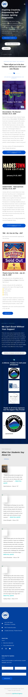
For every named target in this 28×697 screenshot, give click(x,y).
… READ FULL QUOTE (14, 517)
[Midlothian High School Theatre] (4, 4)
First (3, 670)
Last (15, 670)
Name (4, 665)
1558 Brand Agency (17, 693)
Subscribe (7, 678)
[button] (14, 152)
